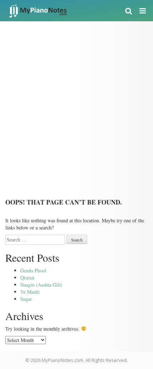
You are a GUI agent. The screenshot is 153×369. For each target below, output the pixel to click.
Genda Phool (33, 270)
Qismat (27, 277)
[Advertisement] (76, 101)
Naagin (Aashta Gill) (41, 284)
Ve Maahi (29, 291)
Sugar (26, 298)
